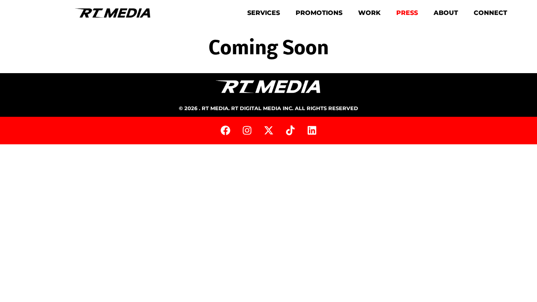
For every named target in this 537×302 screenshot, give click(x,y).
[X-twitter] (268, 130)
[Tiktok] (290, 130)
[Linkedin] (312, 130)
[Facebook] (225, 130)
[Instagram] (247, 130)
